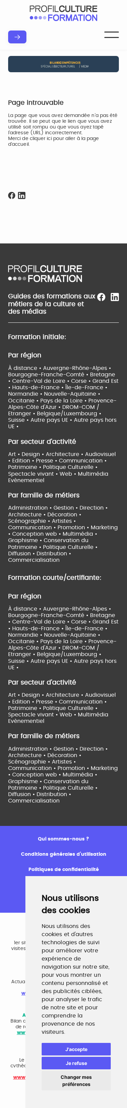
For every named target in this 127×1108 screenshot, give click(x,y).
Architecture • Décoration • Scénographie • (44, 759)
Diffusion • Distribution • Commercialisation (39, 798)
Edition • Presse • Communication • (59, 460)
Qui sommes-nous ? (63, 839)
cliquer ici (41, 138)
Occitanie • (24, 400)
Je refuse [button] (76, 1063)
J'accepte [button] (76, 1049)
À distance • (25, 368)
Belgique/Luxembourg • (69, 413)
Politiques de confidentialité (63, 869)
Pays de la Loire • (64, 400)
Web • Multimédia (84, 474)
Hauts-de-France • (38, 387)
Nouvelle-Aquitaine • (72, 394)
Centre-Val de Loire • (41, 381)
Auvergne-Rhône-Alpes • (77, 368)
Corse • (81, 381)
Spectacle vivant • (34, 474)
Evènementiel (26, 480)
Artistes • (64, 521)
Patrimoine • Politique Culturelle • (53, 467)
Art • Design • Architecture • (46, 454)
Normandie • (26, 394)
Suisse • (19, 420)
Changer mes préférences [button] (76, 1080)
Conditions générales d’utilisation (63, 854)
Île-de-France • (86, 387)
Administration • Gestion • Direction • (58, 508)
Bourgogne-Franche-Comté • (49, 374)
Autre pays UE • (52, 420)
